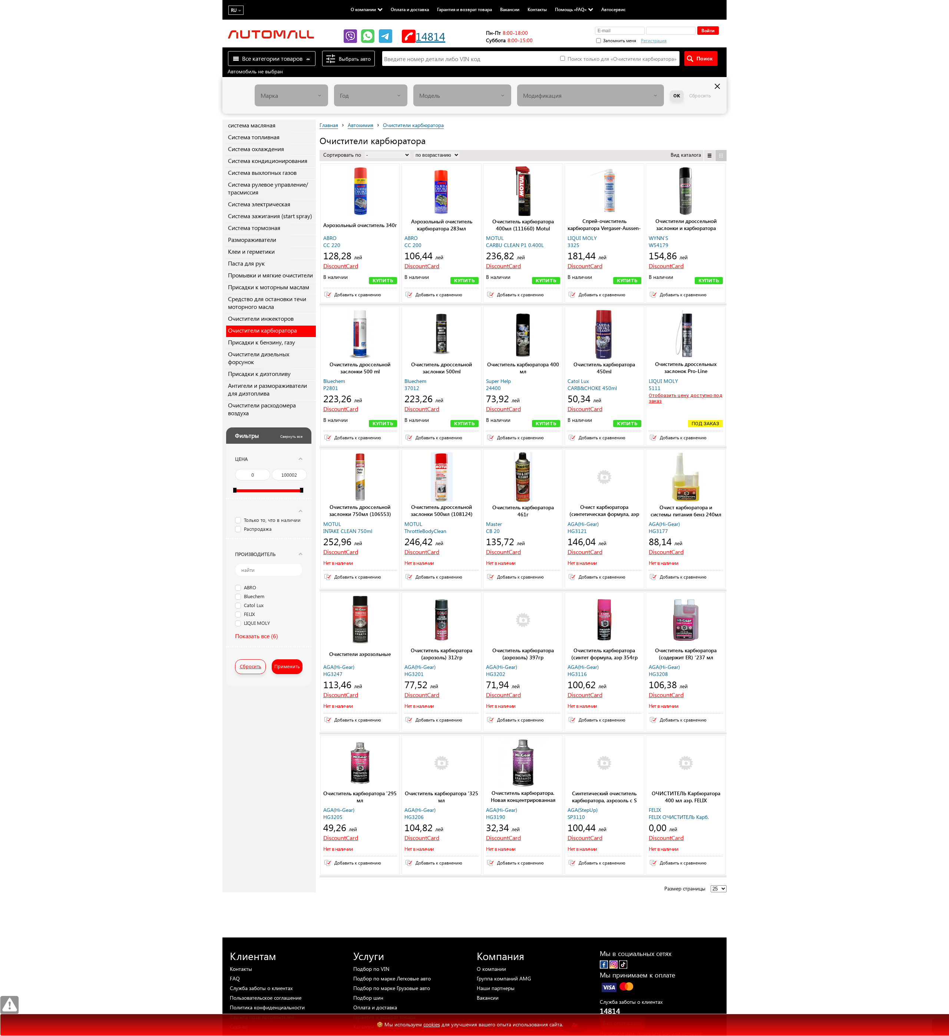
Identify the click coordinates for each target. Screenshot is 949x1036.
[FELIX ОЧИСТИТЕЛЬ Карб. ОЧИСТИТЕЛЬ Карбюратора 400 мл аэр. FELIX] (686, 763)
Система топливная (254, 137)
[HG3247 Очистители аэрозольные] (360, 620)
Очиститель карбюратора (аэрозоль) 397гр (523, 654)
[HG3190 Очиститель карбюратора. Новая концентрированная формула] (523, 763)
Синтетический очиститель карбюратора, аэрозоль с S (604, 797)
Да (574, 1024)
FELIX (249, 614)
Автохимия (360, 125)
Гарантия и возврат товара (464, 9)
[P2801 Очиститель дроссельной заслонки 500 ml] (360, 334)
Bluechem (254, 597)
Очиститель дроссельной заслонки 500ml (441, 368)
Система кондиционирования (267, 160)
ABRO (250, 588)
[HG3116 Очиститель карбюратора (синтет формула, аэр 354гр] (605, 620)
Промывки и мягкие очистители (270, 275)
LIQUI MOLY (257, 623)
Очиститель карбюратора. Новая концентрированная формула (523, 799)
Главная (329, 125)
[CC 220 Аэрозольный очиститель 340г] (360, 191)
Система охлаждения (256, 149)
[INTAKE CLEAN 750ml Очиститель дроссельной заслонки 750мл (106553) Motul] (360, 477)
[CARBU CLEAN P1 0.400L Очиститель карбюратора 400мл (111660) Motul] (523, 191)
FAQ (235, 978)
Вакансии (509, 9)
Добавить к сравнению (357, 294)
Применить (287, 666)
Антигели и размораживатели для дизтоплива (267, 389)
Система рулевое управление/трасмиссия (268, 188)
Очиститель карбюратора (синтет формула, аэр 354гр (604, 654)
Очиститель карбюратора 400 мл (523, 368)
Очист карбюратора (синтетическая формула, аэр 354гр (604, 513)
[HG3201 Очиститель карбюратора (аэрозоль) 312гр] (441, 620)
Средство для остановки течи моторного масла (267, 302)
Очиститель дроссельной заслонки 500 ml (360, 368)
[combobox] (291, 95)
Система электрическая (259, 204)
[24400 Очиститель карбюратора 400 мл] (523, 334)
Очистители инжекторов (261, 318)
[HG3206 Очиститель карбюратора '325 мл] (441, 763)
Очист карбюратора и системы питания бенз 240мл (686, 511)
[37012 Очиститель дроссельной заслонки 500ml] (441, 334)
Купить (383, 280)
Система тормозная (254, 227)
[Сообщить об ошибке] (9, 1005)
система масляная (251, 125)
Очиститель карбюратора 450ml (604, 368)
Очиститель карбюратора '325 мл (441, 797)
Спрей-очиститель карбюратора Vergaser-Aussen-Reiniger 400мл (604, 228)
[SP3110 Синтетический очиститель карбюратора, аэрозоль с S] (605, 763)
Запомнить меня (619, 40)
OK (676, 96)
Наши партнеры (496, 988)
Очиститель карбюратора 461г (523, 511)
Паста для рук (246, 263)
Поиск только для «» (621, 58)
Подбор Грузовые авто (391, 988)
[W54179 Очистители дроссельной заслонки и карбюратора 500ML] (686, 191)
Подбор (371, 968)
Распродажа (258, 529)
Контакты (537, 9)
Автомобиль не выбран (255, 71)
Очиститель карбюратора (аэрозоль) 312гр (441, 654)
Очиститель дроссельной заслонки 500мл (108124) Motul (442, 513)
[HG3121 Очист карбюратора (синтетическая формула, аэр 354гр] (605, 477)
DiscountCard (340, 266)
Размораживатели (252, 239)
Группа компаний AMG (504, 978)
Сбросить (700, 96)
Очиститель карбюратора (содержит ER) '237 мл (686, 654)
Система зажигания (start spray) (270, 216)
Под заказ (705, 423)
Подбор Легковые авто (392, 978)
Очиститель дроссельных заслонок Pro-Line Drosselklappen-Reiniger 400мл (686, 371)
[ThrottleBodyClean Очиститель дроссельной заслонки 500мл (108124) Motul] (441, 477)
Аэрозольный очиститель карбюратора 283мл (441, 225)
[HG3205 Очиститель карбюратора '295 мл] (360, 763)
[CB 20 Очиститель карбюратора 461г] (523, 477)
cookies (431, 1024)
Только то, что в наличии (272, 520)
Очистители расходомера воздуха (262, 409)
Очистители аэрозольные (360, 653)
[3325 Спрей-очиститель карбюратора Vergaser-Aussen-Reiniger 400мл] (605, 191)
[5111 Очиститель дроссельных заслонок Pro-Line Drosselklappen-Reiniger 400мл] (686, 334)
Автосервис (613, 9)
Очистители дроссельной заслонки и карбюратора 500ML (686, 228)
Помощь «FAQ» (570, 9)
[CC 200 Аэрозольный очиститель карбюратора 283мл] (441, 191)
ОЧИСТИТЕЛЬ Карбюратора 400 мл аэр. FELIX (686, 797)
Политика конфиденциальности (267, 1007)
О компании (363, 9)
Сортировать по (343, 154)
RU (234, 10)
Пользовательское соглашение (265, 997)
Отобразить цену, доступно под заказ (686, 398)
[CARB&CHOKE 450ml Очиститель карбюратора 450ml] (605, 334)
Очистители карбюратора (262, 330)
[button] (693, 40)
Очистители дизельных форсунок (258, 358)
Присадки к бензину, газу (261, 342)
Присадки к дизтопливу (259, 373)
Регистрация (654, 40)
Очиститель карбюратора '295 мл (360, 797)
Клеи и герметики (251, 251)
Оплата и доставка (410, 9)
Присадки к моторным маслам (268, 287)
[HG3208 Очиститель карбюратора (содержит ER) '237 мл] (686, 620)
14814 (430, 36)
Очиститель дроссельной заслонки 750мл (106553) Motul (360, 513)
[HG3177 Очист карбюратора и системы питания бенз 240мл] (686, 477)
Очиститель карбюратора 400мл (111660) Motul (523, 225)
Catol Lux (254, 606)
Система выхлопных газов (262, 172)
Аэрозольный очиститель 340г (360, 225)
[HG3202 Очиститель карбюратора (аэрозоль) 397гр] (523, 620)
